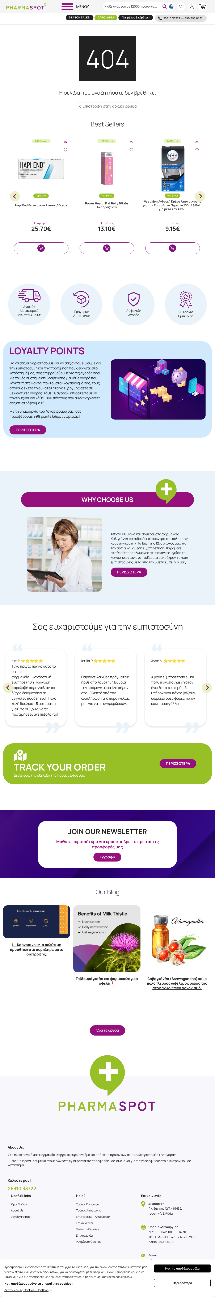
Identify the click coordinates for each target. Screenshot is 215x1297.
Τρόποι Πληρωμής (88, 1204)
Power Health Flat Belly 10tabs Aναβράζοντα (106, 205)
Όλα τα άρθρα (107, 1030)
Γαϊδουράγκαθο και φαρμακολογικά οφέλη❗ (107, 981)
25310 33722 (171, 18)
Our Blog (108, 892)
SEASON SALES (79, 17)
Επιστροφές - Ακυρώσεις (93, 1217)
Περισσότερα (182, 1283)
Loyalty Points (20, 1217)
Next (200, 196)
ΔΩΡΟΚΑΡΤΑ (106, 17)
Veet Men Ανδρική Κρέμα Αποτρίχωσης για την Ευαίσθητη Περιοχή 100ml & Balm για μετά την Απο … (172, 205)
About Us (17, 1210)
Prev (15, 196)
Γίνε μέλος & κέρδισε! (136, 17)
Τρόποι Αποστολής (88, 1210)
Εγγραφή (107, 857)
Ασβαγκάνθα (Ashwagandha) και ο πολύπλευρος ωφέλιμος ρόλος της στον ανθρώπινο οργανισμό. (177, 983)
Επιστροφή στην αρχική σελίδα (109, 106)
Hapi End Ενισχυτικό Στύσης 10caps (41, 205)
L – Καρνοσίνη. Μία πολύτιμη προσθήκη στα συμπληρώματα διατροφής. (36, 949)
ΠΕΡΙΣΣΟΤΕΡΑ (28, 430)
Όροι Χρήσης (19, 1204)
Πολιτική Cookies (87, 1229)
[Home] (26, 6)
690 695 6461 (193, 18)
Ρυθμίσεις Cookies (88, 1242)
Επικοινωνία (84, 1223)
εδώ (129, 1277)
